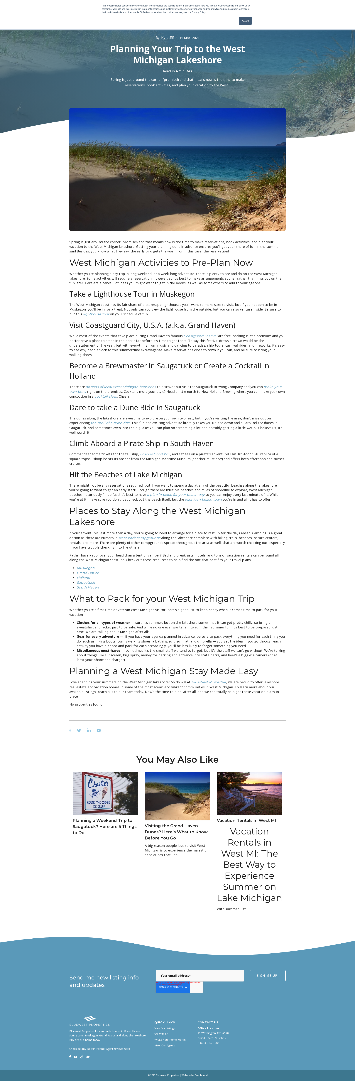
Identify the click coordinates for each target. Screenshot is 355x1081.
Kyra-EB (168, 38)
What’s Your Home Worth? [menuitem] (170, 1039)
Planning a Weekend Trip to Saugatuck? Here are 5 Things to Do (105, 826)
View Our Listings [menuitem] (164, 1028)
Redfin (91, 1048)
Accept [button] (245, 20)
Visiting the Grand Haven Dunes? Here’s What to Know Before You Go (176, 832)
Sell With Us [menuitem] (161, 1034)
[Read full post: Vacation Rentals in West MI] (249, 793)
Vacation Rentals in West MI (246, 820)
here (127, 1048)
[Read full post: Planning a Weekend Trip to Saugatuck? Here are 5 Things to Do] (105, 793)
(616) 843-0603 (209, 1043)
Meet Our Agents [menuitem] (164, 1045)
